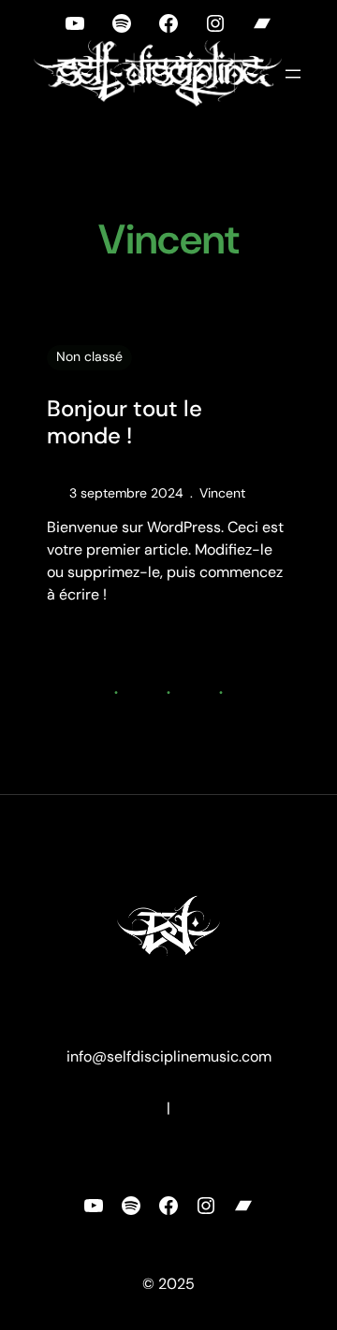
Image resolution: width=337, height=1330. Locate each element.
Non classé (89, 356)
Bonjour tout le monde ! (124, 423)
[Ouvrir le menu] (293, 74)
